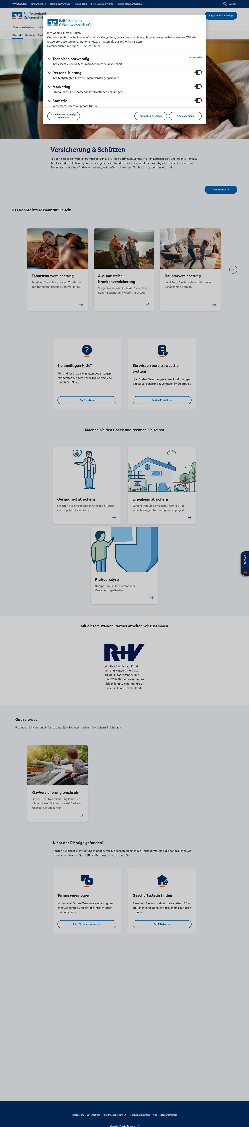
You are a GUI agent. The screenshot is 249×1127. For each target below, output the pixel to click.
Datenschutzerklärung (61, 46)
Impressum (89, 46)
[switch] (198, 72)
